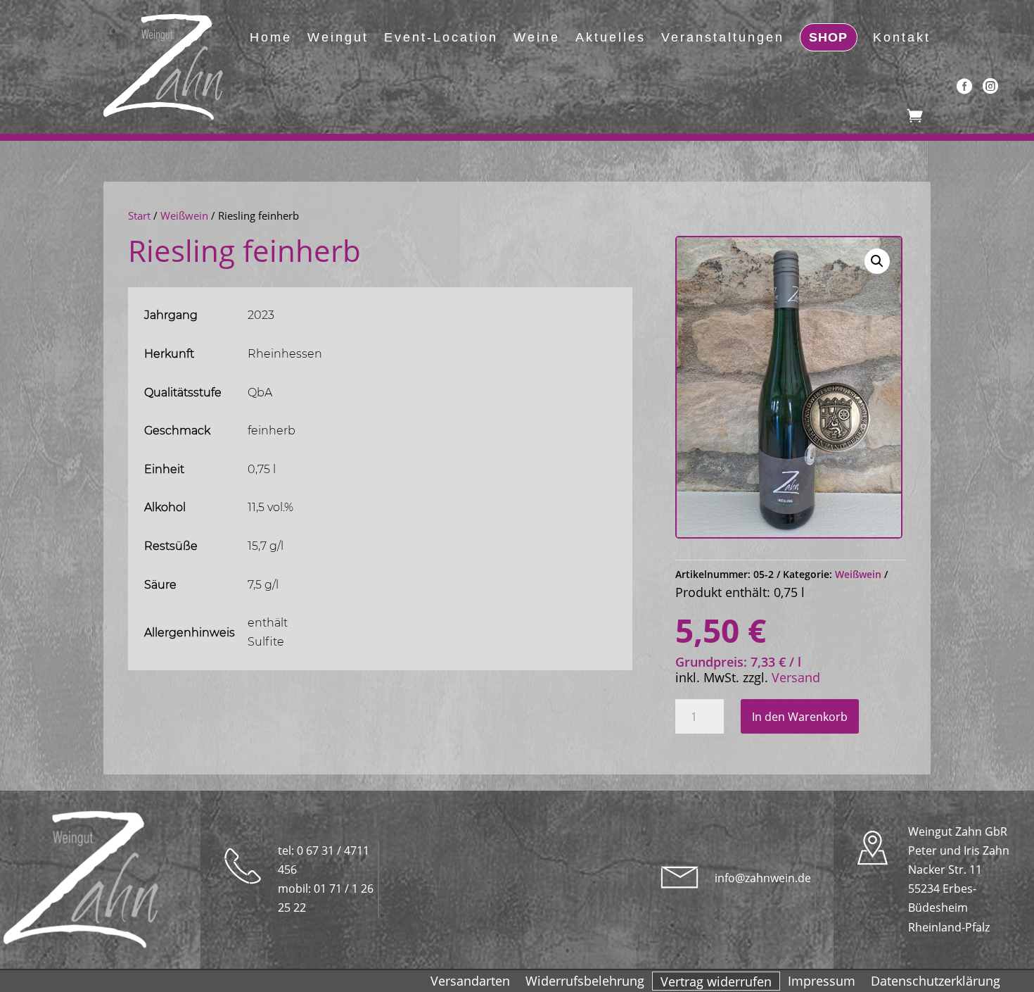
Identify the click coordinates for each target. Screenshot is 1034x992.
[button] (877, 261)
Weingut (338, 37)
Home (271, 37)
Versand (796, 677)
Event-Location (441, 37)
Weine (536, 37)
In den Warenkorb (800, 716)
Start (139, 215)
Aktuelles (610, 37)
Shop (828, 37)
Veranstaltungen (722, 37)
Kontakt (902, 37)
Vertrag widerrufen (716, 984)
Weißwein (184, 215)
